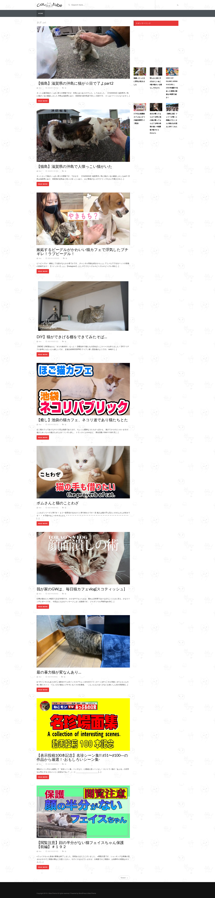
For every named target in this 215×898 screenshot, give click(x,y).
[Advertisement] (154, 45)
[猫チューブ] (50, 4)
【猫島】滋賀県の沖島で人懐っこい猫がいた (74, 166)
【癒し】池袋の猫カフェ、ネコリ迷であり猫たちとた (82, 419)
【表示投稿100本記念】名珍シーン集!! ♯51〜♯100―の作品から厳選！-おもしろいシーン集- (82, 757)
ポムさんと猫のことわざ (58, 503)
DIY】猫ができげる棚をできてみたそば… (72, 336)
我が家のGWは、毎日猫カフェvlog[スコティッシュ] (81, 589)
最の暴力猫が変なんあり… (59, 672)
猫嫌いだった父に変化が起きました (139, 81)
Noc (40, 88)
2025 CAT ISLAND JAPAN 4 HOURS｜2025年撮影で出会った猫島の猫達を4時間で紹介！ (172, 87)
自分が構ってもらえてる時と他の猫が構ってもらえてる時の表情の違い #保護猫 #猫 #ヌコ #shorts (155, 123)
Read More (43, 101)
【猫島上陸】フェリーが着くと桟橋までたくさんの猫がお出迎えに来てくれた (171, 120)
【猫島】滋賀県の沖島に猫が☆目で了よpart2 (75, 83)
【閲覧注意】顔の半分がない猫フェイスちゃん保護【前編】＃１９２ (80, 844)
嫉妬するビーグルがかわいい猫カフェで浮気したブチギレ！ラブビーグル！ (82, 251)
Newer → (124, 877)
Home (40, 13)
